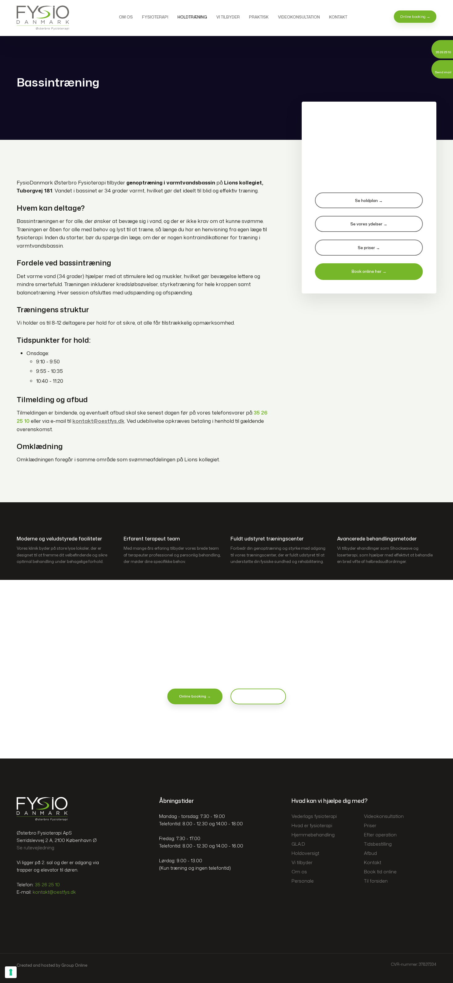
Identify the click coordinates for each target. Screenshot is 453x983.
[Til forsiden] (43, 18)
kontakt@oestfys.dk (54, 892)
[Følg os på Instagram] (33, 911)
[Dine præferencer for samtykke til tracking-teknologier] (11, 972)
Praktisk (259, 17)
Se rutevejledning (35, 847)
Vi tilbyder (228, 17)
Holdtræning (192, 17)
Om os (126, 17)
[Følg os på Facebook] (22, 911)
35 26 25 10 (47, 884)
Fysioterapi (155, 17)
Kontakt (338, 17)
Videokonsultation (299, 17)
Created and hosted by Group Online (52, 965)
